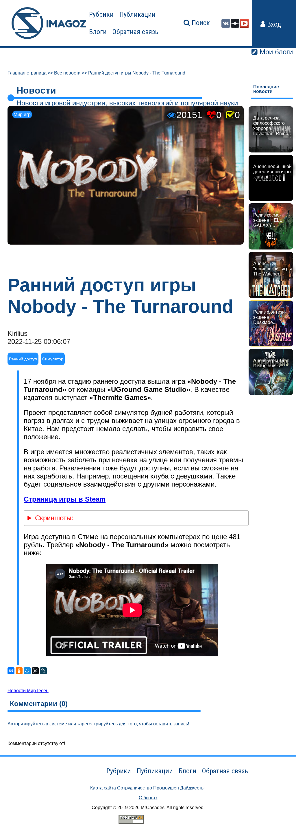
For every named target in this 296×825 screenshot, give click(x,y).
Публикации (137, 14)
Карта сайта (103, 787)
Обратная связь (135, 32)
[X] (35, 670)
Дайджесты (192, 787)
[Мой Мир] (27, 670)
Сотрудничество (134, 787)
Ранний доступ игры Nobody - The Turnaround (136, 72)
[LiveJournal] (43, 670)
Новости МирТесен (28, 690)
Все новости (67, 72)
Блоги (98, 32)
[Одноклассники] (19, 670)
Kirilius (17, 333)
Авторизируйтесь (26, 723)
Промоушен (166, 787)
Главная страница (27, 72)
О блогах (148, 797)
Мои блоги (275, 52)
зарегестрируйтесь (97, 723)
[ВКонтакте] (11, 670)
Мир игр (22, 114)
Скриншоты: (54, 518)
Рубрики (101, 14)
